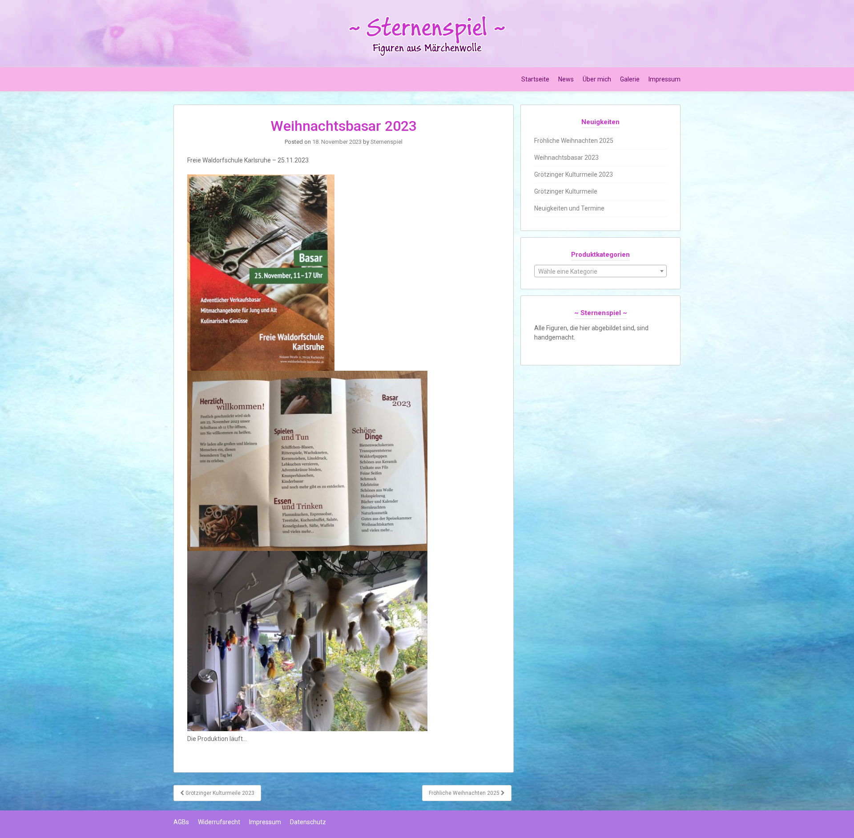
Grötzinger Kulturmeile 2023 (219, 793)
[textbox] (600, 271)
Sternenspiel (387, 141)
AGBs (181, 822)
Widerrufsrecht (219, 822)
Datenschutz (308, 822)
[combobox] (600, 271)
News (566, 79)
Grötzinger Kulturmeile (565, 191)
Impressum (665, 79)
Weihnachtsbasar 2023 (566, 157)
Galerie (630, 79)
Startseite (535, 79)
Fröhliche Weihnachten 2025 (465, 793)
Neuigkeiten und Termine (569, 208)
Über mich (597, 79)
